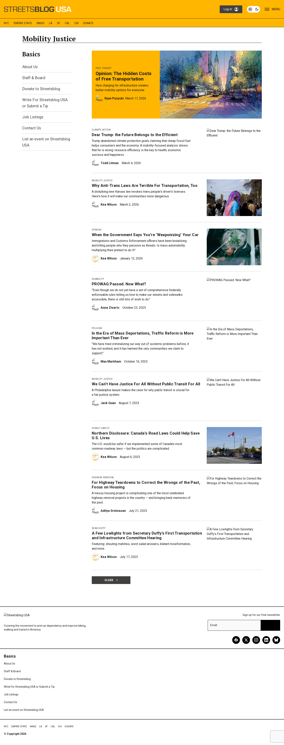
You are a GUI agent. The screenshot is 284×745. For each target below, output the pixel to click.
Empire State (23, 23)
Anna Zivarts (110, 307)
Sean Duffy (98, 528)
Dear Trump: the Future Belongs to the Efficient (135, 134)
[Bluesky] (276, 640)
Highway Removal (103, 477)
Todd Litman (110, 163)
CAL (67, 23)
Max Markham (111, 361)
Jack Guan (108, 403)
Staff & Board (33, 77)
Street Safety (101, 428)
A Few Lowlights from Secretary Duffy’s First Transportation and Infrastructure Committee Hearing (147, 535)
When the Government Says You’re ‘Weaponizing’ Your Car (145, 234)
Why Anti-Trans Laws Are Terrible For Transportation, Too (144, 185)
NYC (6, 23)
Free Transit (104, 68)
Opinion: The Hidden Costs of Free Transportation (123, 76)
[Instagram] (256, 640)
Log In (228, 9)
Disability (98, 279)
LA (50, 23)
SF (58, 23)
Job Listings (32, 117)
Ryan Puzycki (114, 98)
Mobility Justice (102, 180)
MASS (40, 23)
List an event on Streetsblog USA (24, 709)
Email (213, 625)
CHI (76, 23)
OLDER (109, 580)
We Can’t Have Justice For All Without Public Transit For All (146, 384)
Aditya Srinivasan (113, 511)
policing (97, 328)
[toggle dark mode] (253, 9)
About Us (30, 66)
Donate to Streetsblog (41, 88)
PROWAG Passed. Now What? (119, 284)
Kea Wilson (109, 204)
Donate (88, 23)
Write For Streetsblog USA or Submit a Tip (29, 686)
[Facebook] (236, 640)
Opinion (96, 230)
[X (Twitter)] (246, 640)
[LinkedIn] (266, 640)
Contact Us (31, 128)
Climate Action (101, 130)
